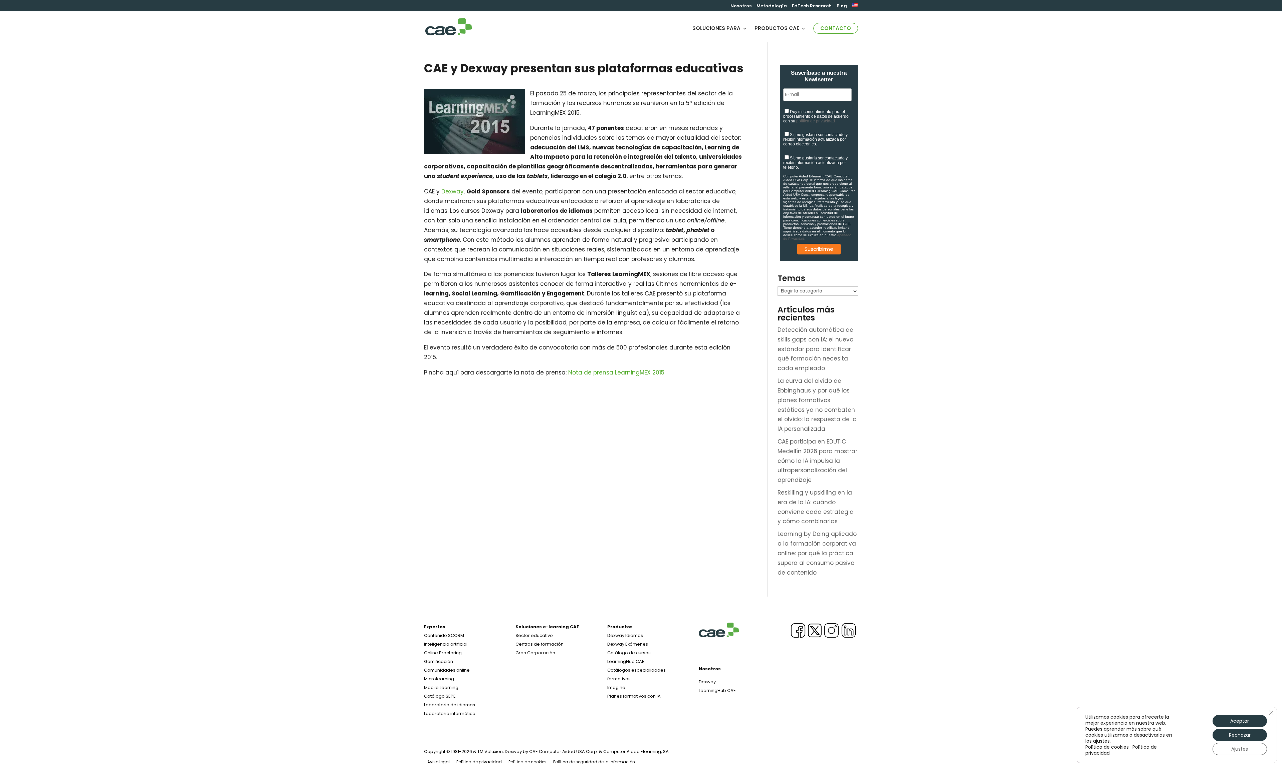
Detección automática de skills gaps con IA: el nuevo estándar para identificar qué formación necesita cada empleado (815, 349)
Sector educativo (534, 635)
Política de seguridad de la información (594, 762)
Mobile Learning (441, 687)
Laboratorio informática (449, 713)
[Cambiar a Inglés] (855, 7)
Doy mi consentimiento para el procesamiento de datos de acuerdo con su (816, 116)
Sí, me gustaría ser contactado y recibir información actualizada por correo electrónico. (815, 139)
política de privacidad (815, 121)
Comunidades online (447, 670)
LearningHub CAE (717, 690)
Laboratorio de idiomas (449, 705)
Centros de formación (539, 644)
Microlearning (439, 679)
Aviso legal (438, 762)
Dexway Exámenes (627, 644)
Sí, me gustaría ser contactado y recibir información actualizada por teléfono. (815, 163)
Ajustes (1239, 749)
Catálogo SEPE (440, 696)
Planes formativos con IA (634, 696)
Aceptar (1239, 721)
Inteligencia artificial (445, 644)
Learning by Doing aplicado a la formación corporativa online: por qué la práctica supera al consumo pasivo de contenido (817, 553)
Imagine (616, 687)
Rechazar (1240, 735)
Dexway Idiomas (625, 635)
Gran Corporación (535, 653)
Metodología (772, 6)
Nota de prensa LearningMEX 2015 (616, 372)
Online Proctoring (443, 653)
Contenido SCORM (444, 635)
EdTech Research (812, 6)
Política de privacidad (479, 762)
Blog (842, 6)
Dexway (452, 191)
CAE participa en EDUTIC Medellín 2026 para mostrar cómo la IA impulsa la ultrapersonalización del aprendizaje (817, 461)
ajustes (1101, 741)
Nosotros (741, 6)
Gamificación (438, 661)
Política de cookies (527, 762)
